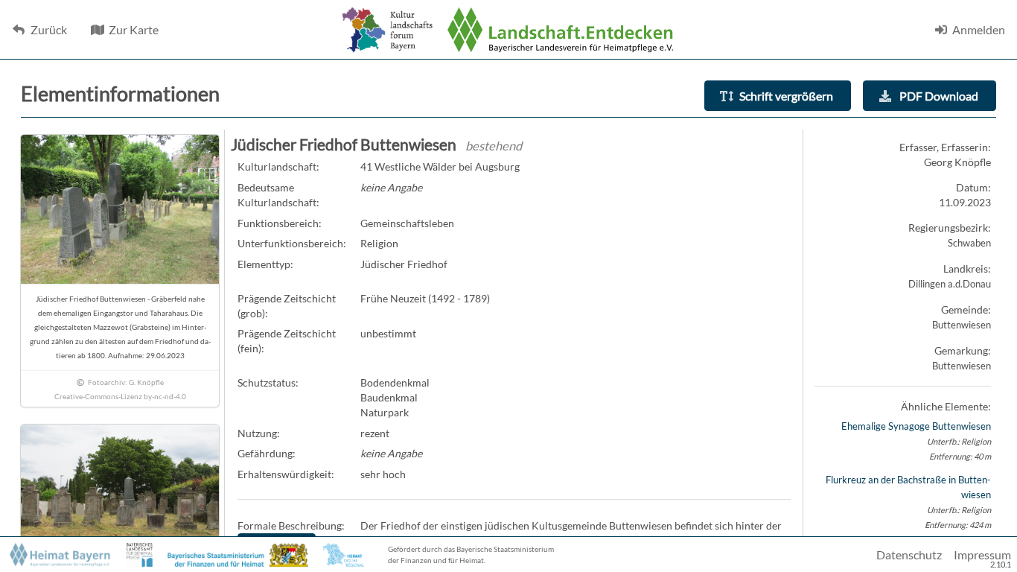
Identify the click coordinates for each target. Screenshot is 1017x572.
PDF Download (937, 96)
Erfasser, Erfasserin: (945, 147)
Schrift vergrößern (786, 96)
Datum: (973, 187)
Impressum (982, 554)
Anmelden (978, 29)
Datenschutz (909, 554)
